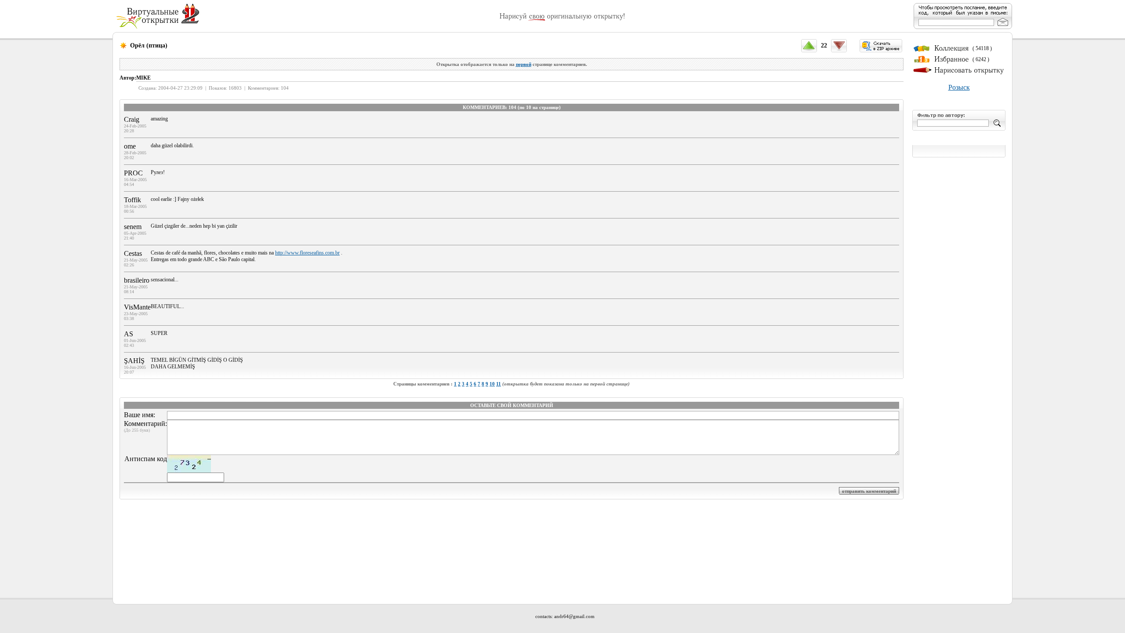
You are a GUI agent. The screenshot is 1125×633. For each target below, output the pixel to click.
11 (498, 383)
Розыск (959, 87)
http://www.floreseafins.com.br (307, 253)
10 (492, 383)
